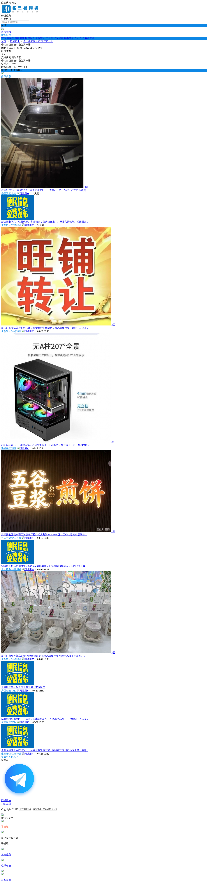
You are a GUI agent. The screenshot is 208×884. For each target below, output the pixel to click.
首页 (3, 38)
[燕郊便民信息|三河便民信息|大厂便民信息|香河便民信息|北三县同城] (21, 12)
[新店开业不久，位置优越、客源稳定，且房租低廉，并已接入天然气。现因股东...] (17, 218)
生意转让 (40, 38)
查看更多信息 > (9, 757)
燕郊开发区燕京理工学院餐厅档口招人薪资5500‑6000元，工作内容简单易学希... (44, 534)
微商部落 (89, 38)
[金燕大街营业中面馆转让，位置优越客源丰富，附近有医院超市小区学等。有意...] (17, 747)
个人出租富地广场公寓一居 (38, 41)
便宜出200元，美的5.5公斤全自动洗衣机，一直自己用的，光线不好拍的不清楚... (44, 190)
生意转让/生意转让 (11, 225)
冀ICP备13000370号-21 (45, 809)
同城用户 (24, 193)
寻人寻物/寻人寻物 (11, 538)
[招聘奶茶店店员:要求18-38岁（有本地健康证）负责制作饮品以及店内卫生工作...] (17, 563)
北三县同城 (25, 809)
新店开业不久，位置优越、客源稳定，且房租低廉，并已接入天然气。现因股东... (44, 221)
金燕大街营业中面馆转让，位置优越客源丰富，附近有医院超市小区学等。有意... (44, 750)
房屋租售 (30, 38)
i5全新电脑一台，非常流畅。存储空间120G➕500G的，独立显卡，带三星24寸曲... (45, 445)
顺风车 (10, 38)
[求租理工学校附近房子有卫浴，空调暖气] (17, 684)
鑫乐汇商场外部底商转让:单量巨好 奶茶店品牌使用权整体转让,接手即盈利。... (43, 655)
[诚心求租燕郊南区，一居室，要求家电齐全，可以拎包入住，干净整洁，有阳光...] (17, 716)
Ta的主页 (6, 803)
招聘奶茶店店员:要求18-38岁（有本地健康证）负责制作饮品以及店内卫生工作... (44, 566)
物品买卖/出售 (8, 193)
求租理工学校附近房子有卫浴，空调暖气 (23, 687)
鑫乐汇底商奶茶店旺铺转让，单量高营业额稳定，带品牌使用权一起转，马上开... (44, 328)
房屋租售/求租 (8, 690)
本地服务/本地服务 (11, 569)
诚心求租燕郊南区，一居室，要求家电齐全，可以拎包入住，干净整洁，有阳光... (44, 719)
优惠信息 (69, 38)
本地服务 (19, 38)
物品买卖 (58, 38)
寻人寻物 (79, 38)
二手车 (49, 38)
